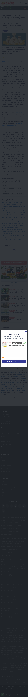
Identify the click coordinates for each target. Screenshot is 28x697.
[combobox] (3, 358)
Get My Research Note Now (14, 361)
